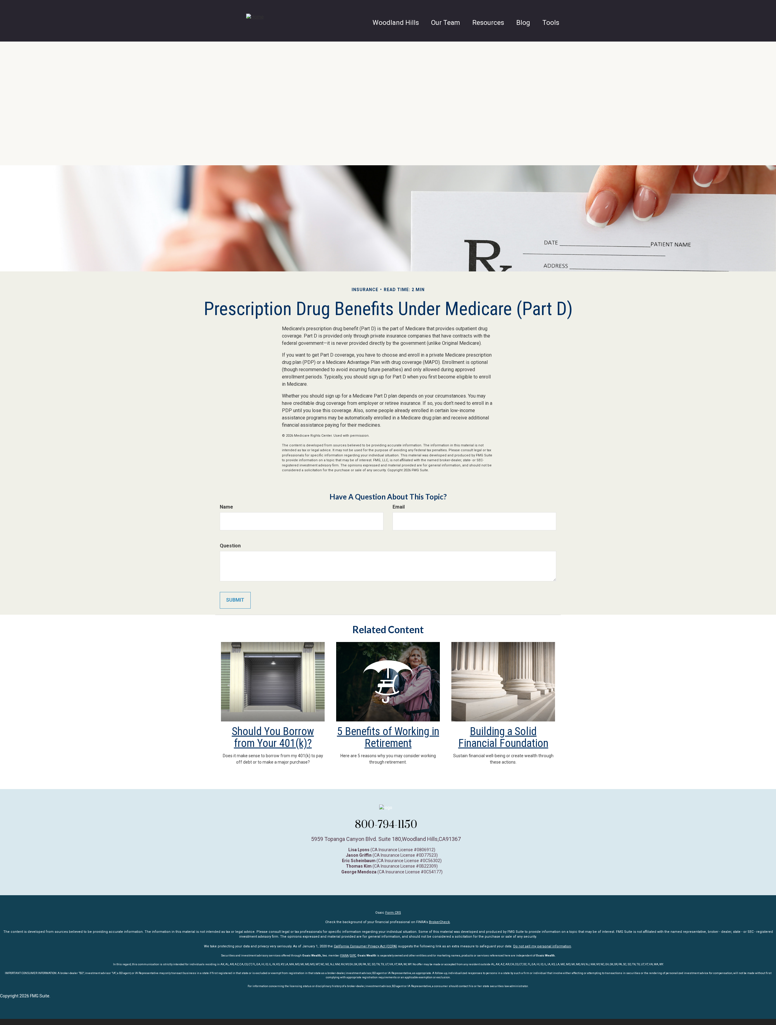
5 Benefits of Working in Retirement (388, 737)
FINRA (344, 955)
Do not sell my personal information (542, 946)
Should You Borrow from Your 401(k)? (273, 737)
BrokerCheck (439, 922)
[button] (445, 23)
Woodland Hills (396, 22)
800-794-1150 (386, 824)
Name (226, 507)
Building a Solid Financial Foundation (503, 737)
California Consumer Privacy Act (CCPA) (365, 946)
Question (230, 546)
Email (399, 507)
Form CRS (393, 913)
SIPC (353, 955)
